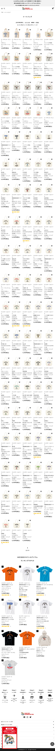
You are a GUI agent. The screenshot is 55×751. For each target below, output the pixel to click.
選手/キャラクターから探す (7, 721)
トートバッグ (7, 12)
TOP (2, 12)
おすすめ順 (27, 22)
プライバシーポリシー (6, 746)
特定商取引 (5, 744)
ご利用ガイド (4, 738)
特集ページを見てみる (6, 727)
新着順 (37, 22)
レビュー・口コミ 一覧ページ (7, 730)
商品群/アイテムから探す (6, 724)
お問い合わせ (4, 741)
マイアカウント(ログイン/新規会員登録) (6, 734)
